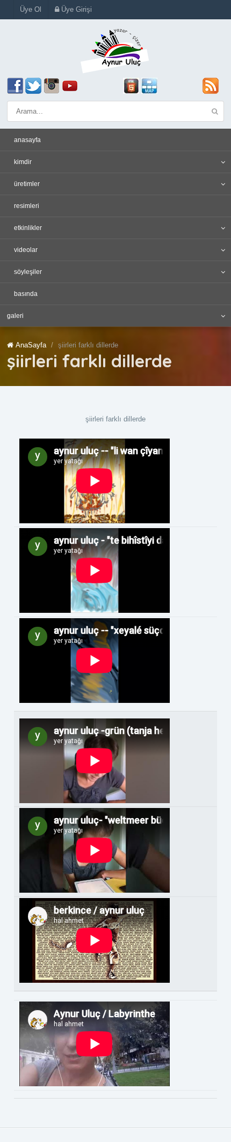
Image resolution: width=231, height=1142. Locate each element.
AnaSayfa (31, 345)
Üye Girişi (75, 9)
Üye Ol (30, 9)
